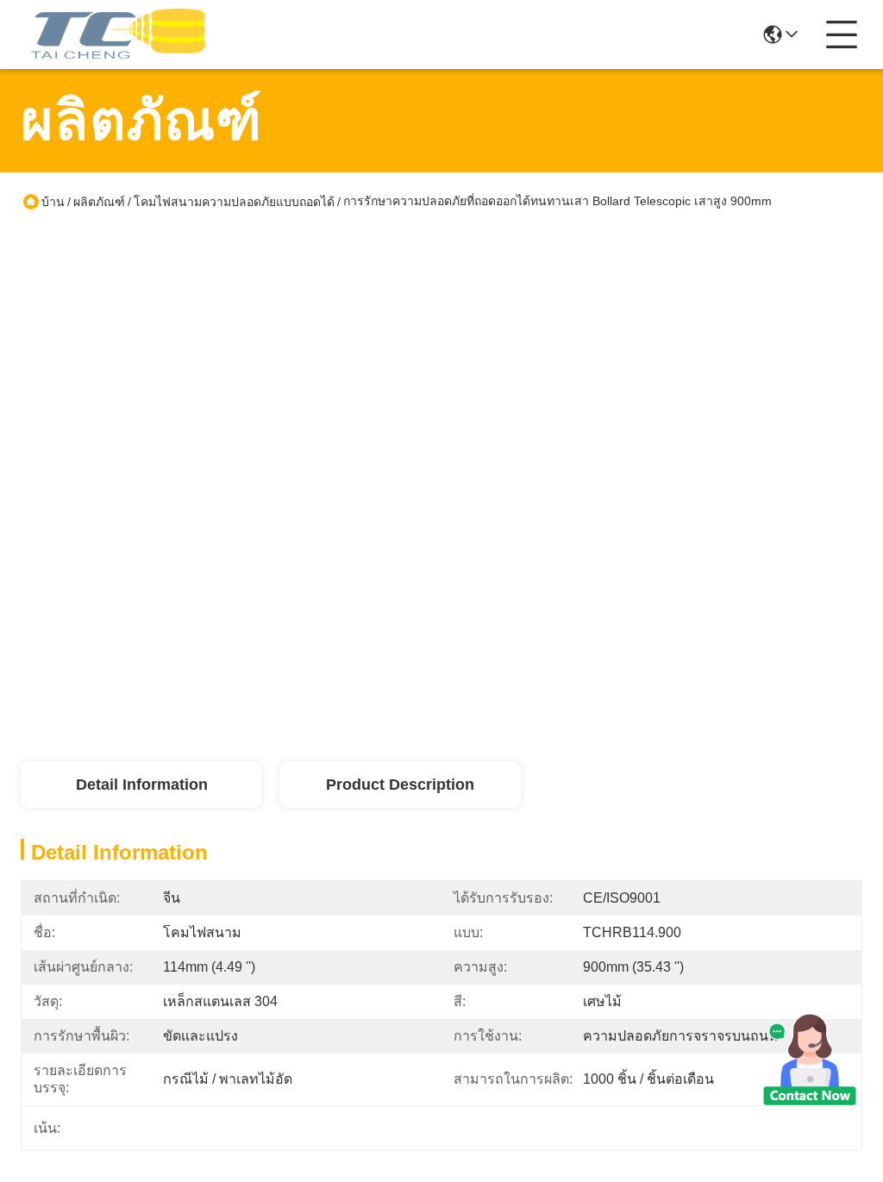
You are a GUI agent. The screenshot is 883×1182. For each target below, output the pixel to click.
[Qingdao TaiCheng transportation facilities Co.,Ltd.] (115, 34)
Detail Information (142, 784)
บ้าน (53, 202)
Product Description (400, 784)
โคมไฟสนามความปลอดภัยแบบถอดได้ (234, 202)
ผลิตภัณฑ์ (99, 202)
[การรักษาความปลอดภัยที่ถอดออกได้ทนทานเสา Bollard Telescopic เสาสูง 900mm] (226, 436)
